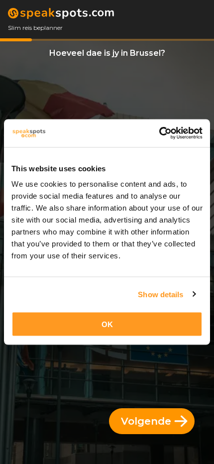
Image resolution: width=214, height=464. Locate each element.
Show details (160, 294)
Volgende (146, 421)
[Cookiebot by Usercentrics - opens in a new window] (159, 133)
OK (107, 324)
